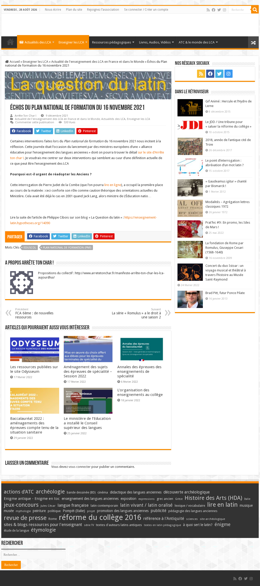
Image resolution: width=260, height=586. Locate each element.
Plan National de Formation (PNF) (67, 247)
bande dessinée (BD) (81, 492)
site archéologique (212, 519)
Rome (52, 519)
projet (91, 511)
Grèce (179, 499)
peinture (39, 511)
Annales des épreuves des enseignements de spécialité (139, 371)
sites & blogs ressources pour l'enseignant (43, 524)
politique (54, 511)
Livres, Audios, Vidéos (155, 42)
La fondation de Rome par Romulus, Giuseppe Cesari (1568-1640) (224, 247)
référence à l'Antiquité (163, 518)
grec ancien (165, 499)
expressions (146, 499)
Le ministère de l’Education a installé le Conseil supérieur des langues (87, 423)
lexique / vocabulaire (190, 505)
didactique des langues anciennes (135, 492)
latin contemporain (104, 505)
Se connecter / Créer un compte (146, 9)
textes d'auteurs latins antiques (119, 525)
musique (246, 505)
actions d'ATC (19, 492)
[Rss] (208, 10)
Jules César (48, 505)
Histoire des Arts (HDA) (213, 498)
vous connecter (80, 467)
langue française (73, 505)
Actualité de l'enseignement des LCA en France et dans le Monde (97, 62)
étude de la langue (16, 530)
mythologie (23, 511)
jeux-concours (21, 504)
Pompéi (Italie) (74, 511)
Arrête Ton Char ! (25, 115)
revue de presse (25, 517)
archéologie (50, 491)
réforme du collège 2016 (100, 517)
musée (9, 511)
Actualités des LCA (38, 42)
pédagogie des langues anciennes (192, 511)
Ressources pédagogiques (111, 42)
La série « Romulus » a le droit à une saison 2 (136, 313)
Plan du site (74, 9)
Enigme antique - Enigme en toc (32, 498)
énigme (223, 524)
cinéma (103, 492)
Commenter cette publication (34, 122)
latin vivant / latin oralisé (146, 505)
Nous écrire (53, 9)
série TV (89, 525)
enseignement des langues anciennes (90, 499)
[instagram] (224, 10)
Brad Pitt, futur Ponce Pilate (225, 293)
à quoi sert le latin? (198, 525)
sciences (192, 519)
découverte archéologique (187, 492)
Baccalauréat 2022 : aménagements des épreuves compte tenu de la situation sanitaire (34, 425)
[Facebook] (213, 10)
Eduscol (30, 247)
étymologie (43, 530)
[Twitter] (219, 10)
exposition (128, 499)
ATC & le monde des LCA (197, 42)
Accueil (14, 62)
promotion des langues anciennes (123, 511)
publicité (158, 510)
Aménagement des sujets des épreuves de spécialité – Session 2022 (88, 371)
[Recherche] (255, 9)
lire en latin (222, 504)
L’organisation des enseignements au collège (140, 392)
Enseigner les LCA (71, 42)
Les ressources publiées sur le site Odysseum (34, 369)
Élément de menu (10, 41)
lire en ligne (112, 185)
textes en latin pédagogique (162, 525)
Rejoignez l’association (103, 9)
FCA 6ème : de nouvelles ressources (34, 313)
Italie (247, 499)
